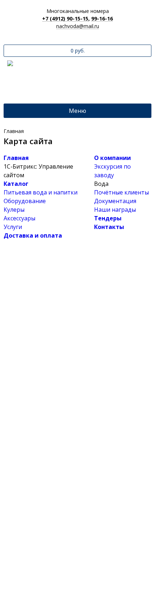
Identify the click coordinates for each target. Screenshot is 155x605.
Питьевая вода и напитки (41, 192)
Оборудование (25, 201)
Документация (115, 201)
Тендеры (107, 218)
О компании (112, 158)
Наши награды (115, 210)
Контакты (109, 227)
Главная (16, 158)
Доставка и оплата (33, 235)
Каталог (16, 184)
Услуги (13, 227)
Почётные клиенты (121, 192)
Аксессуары (19, 218)
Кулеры (14, 210)
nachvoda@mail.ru (77, 26)
